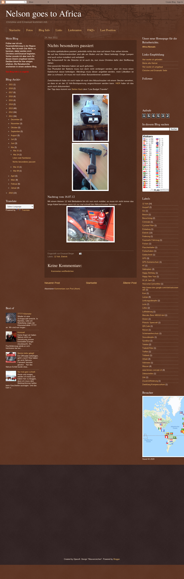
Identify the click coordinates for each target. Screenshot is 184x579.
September (16, 131)
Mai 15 (16, 167)
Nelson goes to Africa (43, 13)
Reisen (145, 330)
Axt (143, 211)
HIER (118, 83)
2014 (11, 104)
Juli (12, 139)
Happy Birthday (148, 273)
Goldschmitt (147, 255)
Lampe (145, 297)
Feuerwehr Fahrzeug (150, 240)
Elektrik (64, 257)
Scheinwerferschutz (150, 333)
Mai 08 (16, 171)
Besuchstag (147, 218)
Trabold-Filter (147, 348)
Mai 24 (16, 155)
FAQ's (90, 30)
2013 (11, 108)
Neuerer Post (52, 282)
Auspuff (145, 207)
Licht (144, 304)
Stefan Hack (77, 89)
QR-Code (146, 326)
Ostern (145, 319)
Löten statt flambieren (22, 158)
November (15, 123)
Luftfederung (147, 312)
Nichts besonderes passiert (24, 162)
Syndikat (146, 341)
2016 (11, 96)
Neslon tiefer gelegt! (26, 353)
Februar (14, 184)
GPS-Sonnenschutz (150, 262)
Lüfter (144, 308)
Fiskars (145, 244)
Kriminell (21, 332)
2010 (11, 193)
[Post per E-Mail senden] (80, 254)
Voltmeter (146, 363)
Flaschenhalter (148, 247)
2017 (11, 92)
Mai (13, 147)
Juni (13, 143)
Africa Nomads (148, 47)
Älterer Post (130, 282)
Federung (146, 236)
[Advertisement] (22, 259)
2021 (11, 84)
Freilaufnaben (148, 251)
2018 (11, 88)
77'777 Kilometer (24, 314)
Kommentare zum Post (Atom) (67, 289)
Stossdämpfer (148, 337)
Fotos (29, 30)
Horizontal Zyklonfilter (151, 284)
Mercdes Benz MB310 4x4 (153, 315)
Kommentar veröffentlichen (62, 271)
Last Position (108, 30)
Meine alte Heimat (149, 63)
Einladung (146, 229)
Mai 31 (16, 151)
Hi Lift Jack (147, 280)
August (14, 135)
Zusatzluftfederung (150, 381)
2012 (11, 112)
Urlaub (145, 359)
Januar (14, 188)
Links (59, 30)
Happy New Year (149, 276)
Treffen (145, 352)
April (13, 176)
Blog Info (44, 30)
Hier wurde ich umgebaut (152, 67)
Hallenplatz (147, 269)
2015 (11, 100)
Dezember (15, 119)
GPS (144, 258)
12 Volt (57, 257)
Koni (144, 293)
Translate (26, 210)
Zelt (143, 377)
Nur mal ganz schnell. (27, 372)
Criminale (146, 222)
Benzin (145, 215)
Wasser (145, 366)
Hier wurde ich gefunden (152, 60)
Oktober (14, 127)
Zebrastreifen (147, 374)
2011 (11, 116)
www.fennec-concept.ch (152, 370)
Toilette (145, 344)
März (13, 180)
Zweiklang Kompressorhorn (153, 384)
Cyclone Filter (148, 225)
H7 (143, 266)
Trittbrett (145, 355)
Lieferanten (75, 30)
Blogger (116, 559)
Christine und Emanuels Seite (154, 70)
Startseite (14, 30)
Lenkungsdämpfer (149, 301)
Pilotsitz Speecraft (150, 322)
